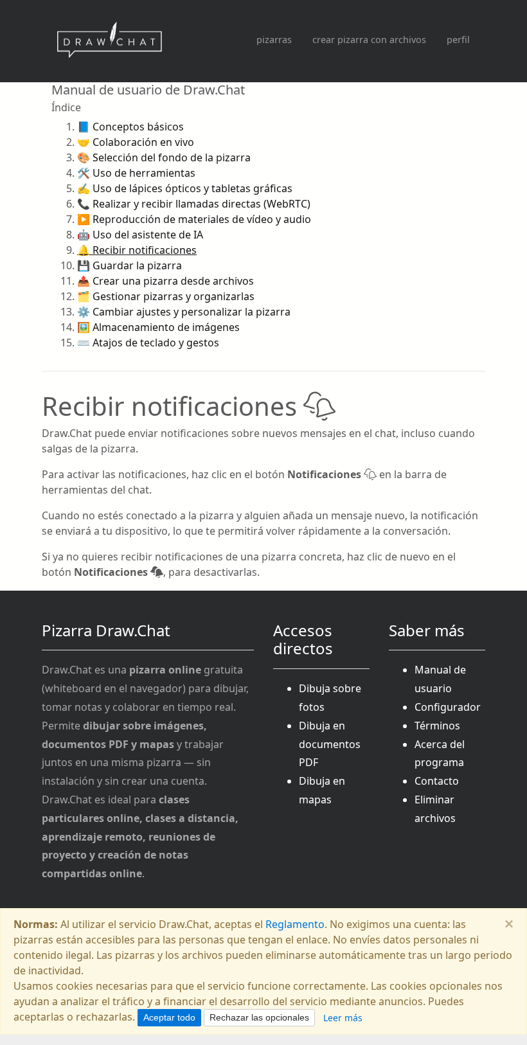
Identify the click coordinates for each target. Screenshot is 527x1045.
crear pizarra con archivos (369, 39)
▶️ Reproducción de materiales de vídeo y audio (194, 219)
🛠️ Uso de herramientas (136, 173)
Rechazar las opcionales (259, 1017)
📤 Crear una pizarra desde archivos (165, 281)
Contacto (437, 781)
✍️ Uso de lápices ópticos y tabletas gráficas (184, 188)
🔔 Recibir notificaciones (137, 250)
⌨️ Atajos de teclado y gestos (148, 342)
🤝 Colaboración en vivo (135, 142)
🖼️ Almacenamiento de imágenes (158, 327)
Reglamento (295, 924)
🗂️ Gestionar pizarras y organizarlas (166, 296)
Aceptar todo (169, 1017)
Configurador (448, 707)
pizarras (274, 39)
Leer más (342, 1018)
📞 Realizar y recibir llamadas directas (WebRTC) (193, 204)
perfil (458, 39)
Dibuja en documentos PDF (330, 744)
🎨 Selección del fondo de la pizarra (164, 157)
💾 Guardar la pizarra (129, 265)
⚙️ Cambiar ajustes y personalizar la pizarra (183, 312)
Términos (437, 726)
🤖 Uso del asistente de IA (140, 235)
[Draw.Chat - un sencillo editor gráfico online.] (109, 41)
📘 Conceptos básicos (130, 127)
